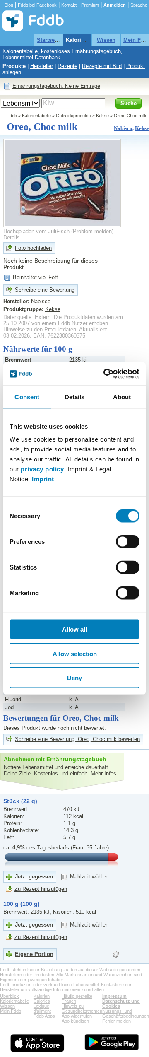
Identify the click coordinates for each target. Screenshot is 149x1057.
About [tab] (122, 396)
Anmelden (114, 4)
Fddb (12, 115)
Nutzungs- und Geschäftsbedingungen (125, 1013)
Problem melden (92, 231)
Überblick (9, 996)
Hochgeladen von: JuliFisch (36, 231)
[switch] (127, 541)
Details (11, 237)
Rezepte (67, 66)
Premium (90, 4)
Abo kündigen (75, 1020)
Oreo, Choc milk (130, 115)
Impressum (114, 996)
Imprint (43, 479)
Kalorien (42, 996)
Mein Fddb (10, 1011)
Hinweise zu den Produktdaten (39, 329)
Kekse (102, 115)
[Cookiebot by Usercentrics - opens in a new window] (105, 374)
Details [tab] (75, 396)
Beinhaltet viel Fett (35, 277)
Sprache (138, 4)
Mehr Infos (103, 773)
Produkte (14, 66)
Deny (74, 677)
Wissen (106, 40)
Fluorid (13, 699)
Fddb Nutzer (72, 323)
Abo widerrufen (77, 1016)
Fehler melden (116, 1020)
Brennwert (18, 360)
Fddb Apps (44, 1016)
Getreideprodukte (73, 115)
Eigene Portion (34, 954)
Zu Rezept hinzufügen (40, 889)
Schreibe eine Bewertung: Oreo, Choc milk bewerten (77, 739)
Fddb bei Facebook (37, 4)
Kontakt (69, 4)
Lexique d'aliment (42, 1009)
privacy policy (42, 469)
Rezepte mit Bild (102, 66)
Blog (9, 4)
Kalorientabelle (85, 40)
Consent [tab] (26, 396)
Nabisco (123, 128)
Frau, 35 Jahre (89, 848)
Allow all (74, 629)
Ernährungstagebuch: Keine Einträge (56, 86)
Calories (42, 1001)
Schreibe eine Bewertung (44, 290)
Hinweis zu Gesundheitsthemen (82, 1009)
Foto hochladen (33, 248)
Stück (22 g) (20, 801)
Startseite (49, 40)
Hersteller (41, 66)
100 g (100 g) (21, 903)
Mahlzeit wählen (89, 877)
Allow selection (75, 653)
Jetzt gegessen (34, 877)
